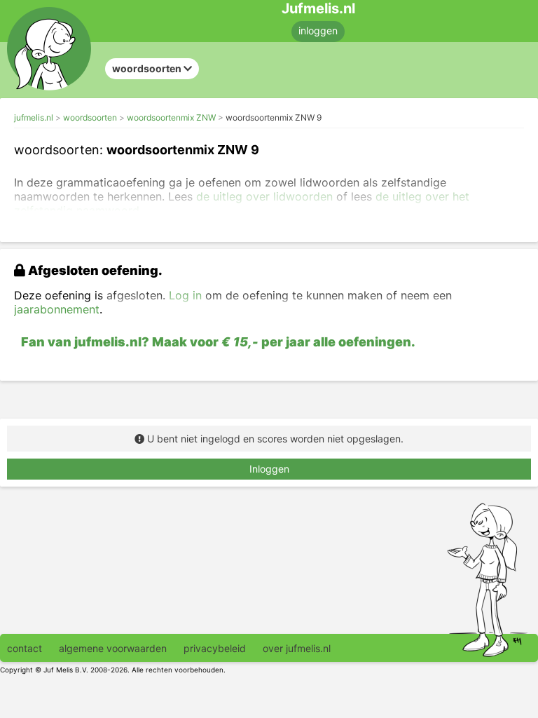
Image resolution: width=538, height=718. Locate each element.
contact (24, 648)
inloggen (318, 30)
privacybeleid (215, 648)
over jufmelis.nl (297, 648)
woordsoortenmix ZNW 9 (274, 117)
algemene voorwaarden (113, 648)
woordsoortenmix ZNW (171, 117)
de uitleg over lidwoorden (264, 196)
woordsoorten (90, 117)
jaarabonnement (56, 309)
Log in (185, 295)
